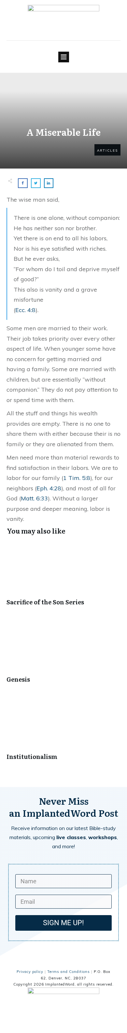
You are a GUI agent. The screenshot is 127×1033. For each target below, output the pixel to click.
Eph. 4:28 (48, 488)
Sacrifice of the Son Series (63, 577)
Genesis (63, 654)
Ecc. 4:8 (25, 310)
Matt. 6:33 (34, 498)
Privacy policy (30, 971)
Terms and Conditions (68, 971)
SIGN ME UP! (63, 923)
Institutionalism (63, 732)
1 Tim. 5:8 (76, 478)
